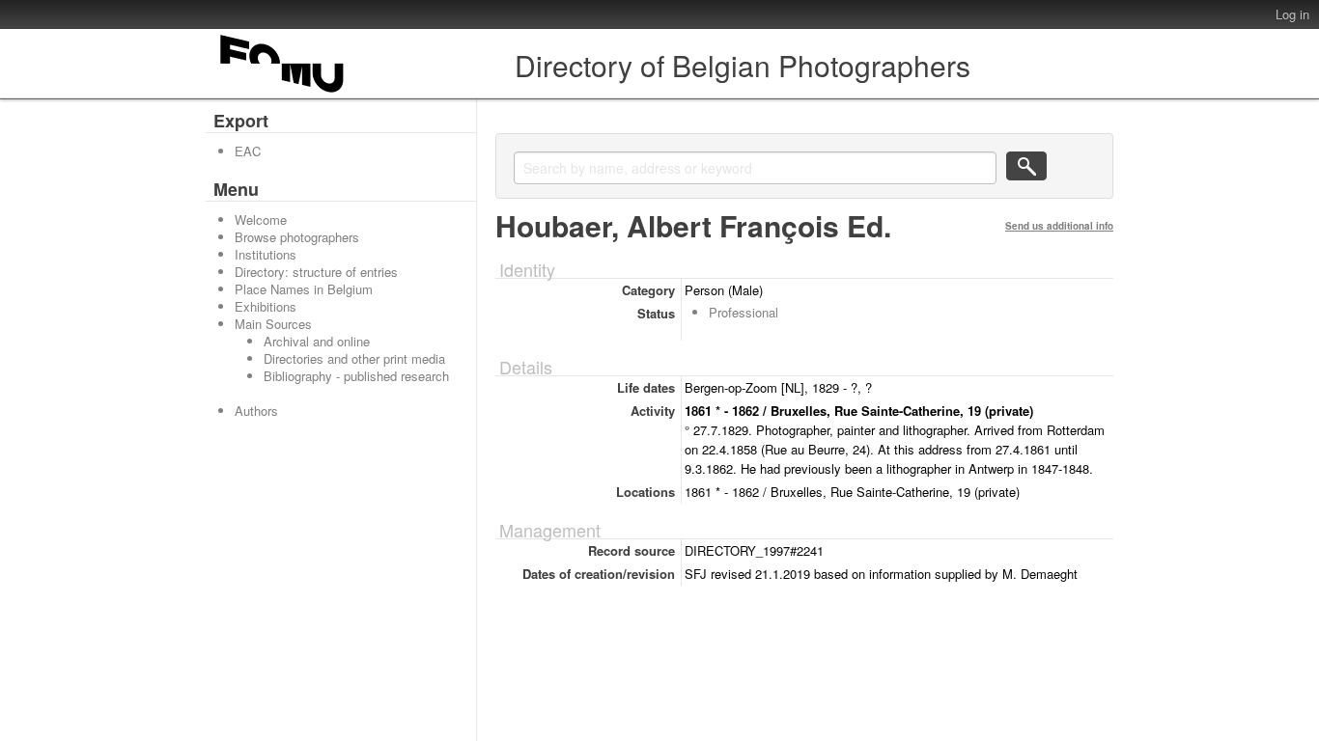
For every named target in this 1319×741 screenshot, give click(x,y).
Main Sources (273, 324)
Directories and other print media (354, 358)
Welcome (261, 219)
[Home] (283, 92)
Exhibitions (265, 306)
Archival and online (317, 341)
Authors (256, 410)
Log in (1292, 14)
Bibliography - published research (356, 376)
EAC (248, 151)
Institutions (265, 254)
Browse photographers (297, 237)
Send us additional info (1059, 226)
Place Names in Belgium (304, 289)
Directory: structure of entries (316, 271)
